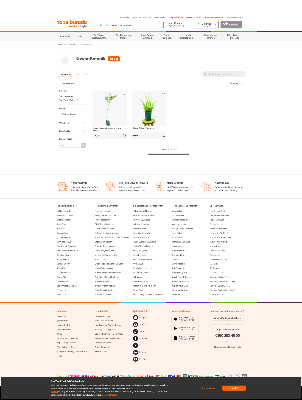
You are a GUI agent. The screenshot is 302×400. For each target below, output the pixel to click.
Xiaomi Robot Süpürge (104, 268)
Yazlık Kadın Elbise (140, 273)
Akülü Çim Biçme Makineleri (144, 286)
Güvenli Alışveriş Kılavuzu (67, 347)
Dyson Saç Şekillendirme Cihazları (109, 264)
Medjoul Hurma (139, 229)
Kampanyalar (160, 17)
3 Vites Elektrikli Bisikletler (143, 246)
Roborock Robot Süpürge (105, 215)
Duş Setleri (175, 295)
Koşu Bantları (176, 211)
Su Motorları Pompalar (180, 281)
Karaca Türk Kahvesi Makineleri (108, 273)
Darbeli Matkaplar (140, 255)
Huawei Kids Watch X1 (219, 233)
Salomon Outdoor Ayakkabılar (107, 233)
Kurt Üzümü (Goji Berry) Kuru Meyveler (149, 295)
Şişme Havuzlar (63, 264)
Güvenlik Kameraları (179, 220)
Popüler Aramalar (217, 220)
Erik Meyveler (138, 277)
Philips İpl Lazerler (102, 220)
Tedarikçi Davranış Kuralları (106, 329)
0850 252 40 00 (227, 335)
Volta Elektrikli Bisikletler (104, 229)
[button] (109, 135)
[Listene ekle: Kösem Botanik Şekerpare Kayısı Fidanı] (124, 94)
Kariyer (59, 334)
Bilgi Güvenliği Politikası (66, 343)
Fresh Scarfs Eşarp (102, 211)
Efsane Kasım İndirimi (218, 229)
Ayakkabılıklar (177, 237)
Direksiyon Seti (63, 281)
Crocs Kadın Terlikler (103, 242)
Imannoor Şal (100, 259)
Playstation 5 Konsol (65, 215)
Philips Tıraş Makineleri (104, 251)
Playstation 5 (215, 255)
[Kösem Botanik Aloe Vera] (149, 108)
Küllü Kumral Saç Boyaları (143, 215)
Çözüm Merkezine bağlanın (227, 318)
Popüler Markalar (217, 224)
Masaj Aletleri (176, 233)
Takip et (114, 59)
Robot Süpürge (63, 259)
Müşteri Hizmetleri (193, 17)
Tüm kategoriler (66, 96)
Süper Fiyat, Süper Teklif (142, 17)
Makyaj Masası (177, 246)
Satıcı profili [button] (81, 74)
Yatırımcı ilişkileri (63, 325)
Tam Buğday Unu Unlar (142, 268)
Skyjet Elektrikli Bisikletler (105, 290)
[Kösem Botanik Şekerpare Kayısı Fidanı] (109, 108)
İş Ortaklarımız (62, 321)
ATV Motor (61, 229)
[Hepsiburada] (72, 22)
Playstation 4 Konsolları (66, 246)
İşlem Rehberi (100, 351)
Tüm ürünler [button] (65, 74)
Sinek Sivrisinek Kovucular (67, 251)
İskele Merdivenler (140, 281)
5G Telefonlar (215, 268)
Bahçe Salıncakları (179, 251)
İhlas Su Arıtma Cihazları (105, 286)
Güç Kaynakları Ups (179, 290)
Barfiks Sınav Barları (179, 286)
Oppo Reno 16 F (216, 273)
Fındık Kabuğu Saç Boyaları (144, 242)
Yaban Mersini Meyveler (143, 211)
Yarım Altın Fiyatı (178, 255)
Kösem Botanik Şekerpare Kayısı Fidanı (107, 129)
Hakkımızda (61, 316)
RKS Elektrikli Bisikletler (104, 224)
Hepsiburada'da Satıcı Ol (235, 17)
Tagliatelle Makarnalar (142, 237)
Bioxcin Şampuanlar (103, 295)
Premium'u (75, 26)
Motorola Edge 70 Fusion (220, 259)
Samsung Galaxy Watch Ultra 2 (222, 290)
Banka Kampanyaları (103, 347)
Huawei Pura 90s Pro (218, 242)
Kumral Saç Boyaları (141, 220)
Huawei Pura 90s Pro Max (220, 237)
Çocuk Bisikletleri (64, 237)
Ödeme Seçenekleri (103, 343)
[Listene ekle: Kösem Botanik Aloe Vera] (163, 94)
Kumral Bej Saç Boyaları (143, 259)
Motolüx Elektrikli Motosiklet (106, 255)
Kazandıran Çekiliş (217, 251)
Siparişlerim (124, 17)
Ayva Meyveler (139, 264)
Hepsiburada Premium (213, 17)
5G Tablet (213, 264)
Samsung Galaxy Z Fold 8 (220, 277)
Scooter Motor (62, 233)
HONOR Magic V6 (217, 295)
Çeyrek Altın (61, 277)
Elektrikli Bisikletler (64, 211)
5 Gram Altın (61, 268)
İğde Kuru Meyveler (141, 224)
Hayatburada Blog (102, 316)
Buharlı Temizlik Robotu (181, 277)
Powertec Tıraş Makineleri (105, 246)
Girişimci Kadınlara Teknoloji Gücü (109, 334)
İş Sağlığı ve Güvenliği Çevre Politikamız (73, 351)
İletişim (59, 356)
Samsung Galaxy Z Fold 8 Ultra (222, 281)
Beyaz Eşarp (138, 290)
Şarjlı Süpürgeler (178, 268)
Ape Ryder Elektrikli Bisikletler (107, 277)
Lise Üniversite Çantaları (67, 286)
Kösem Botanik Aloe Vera (143, 128)
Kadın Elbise (62, 224)
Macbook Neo (215, 246)
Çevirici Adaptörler (178, 264)
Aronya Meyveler (140, 251)
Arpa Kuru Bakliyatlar (141, 233)
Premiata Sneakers (102, 281)
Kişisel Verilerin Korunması (67, 338)
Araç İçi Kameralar (178, 224)
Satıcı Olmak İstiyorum (104, 321)
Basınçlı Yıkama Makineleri (182, 229)
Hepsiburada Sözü (217, 211)
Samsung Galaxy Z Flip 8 (220, 286)
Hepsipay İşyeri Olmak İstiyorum (108, 325)
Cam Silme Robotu (64, 273)
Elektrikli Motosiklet (64, 220)
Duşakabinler (62, 290)
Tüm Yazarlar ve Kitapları (220, 215)
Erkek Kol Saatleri (64, 295)
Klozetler (175, 259)
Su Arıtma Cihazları (64, 255)
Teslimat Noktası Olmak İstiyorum (108, 338)
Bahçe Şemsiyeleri (179, 273)
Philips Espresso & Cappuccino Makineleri (112, 237)
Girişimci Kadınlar (176, 17)
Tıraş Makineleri (177, 215)
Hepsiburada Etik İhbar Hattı (227, 346)
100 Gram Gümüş (64, 242)
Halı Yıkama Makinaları (180, 242)
